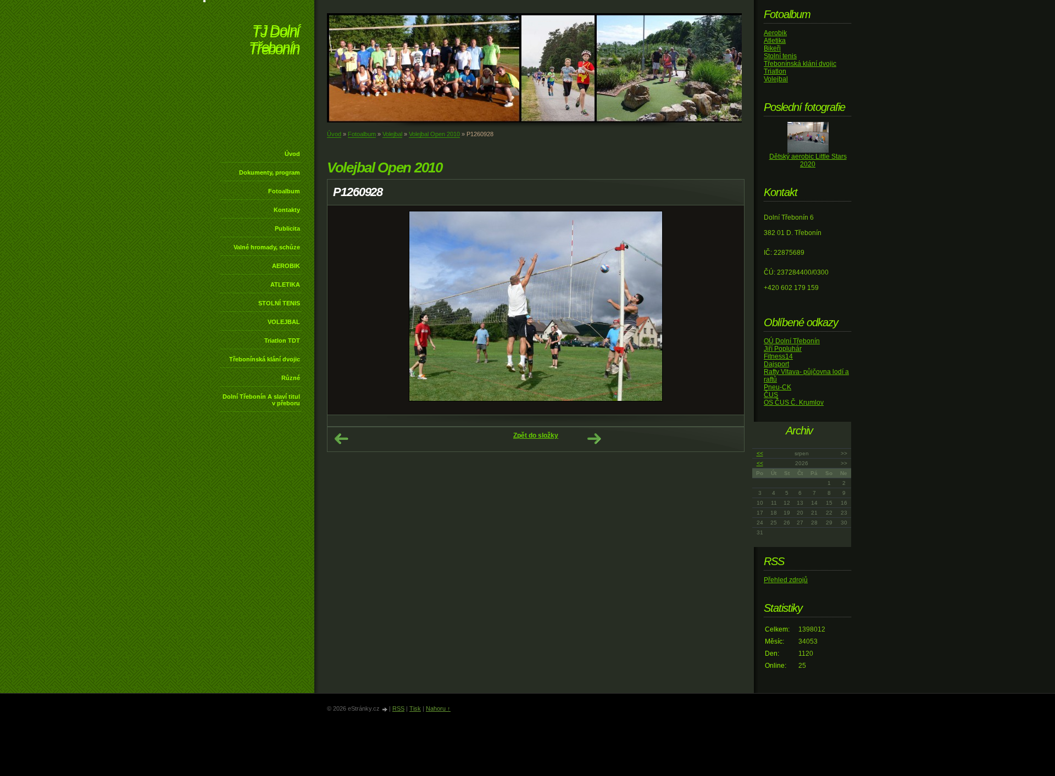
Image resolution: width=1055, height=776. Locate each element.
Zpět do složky (535, 435)
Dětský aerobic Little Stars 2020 (808, 160)
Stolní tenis (780, 56)
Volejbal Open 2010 (434, 134)
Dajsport (776, 364)
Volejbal (392, 134)
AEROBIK (286, 266)
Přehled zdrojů (786, 580)
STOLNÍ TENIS (279, 303)
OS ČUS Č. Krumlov (794, 402)
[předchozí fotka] (345, 310)
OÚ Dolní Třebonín (792, 341)
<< (760, 453)
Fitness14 (778, 356)
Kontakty (287, 209)
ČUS (771, 395)
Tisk (415, 708)
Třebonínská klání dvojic (264, 359)
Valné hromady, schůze (267, 247)
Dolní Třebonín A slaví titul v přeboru (261, 399)
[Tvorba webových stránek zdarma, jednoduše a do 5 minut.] (385, 709)
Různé (290, 378)
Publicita (287, 228)
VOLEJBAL (284, 322)
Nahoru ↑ (438, 708)
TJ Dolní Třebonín (274, 41)
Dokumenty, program (269, 172)
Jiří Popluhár (783, 349)
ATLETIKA (285, 284)
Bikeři (772, 48)
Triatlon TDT (282, 340)
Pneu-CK (777, 387)
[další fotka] (726, 310)
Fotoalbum (284, 191)
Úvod (292, 153)
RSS (398, 708)
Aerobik (775, 33)
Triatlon (775, 71)
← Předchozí (341, 439)
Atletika (775, 40)
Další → (594, 439)
